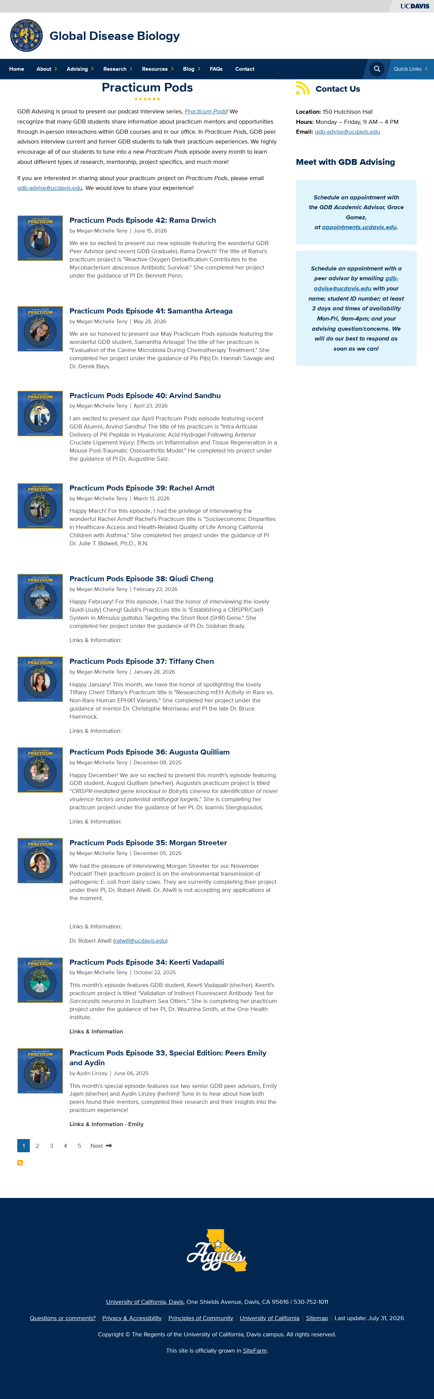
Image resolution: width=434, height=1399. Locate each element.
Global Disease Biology (115, 35)
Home (16, 69)
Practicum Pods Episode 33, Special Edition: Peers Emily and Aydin (168, 1058)
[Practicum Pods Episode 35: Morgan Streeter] (40, 860)
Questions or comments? (63, 1318)
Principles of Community (201, 1318)
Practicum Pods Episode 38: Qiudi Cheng (141, 578)
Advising (77, 69)
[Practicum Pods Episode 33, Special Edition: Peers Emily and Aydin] (40, 1070)
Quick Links (407, 69)
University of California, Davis (144, 1301)
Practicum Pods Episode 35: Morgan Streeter (148, 842)
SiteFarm (255, 1350)
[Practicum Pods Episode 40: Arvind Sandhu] (40, 412)
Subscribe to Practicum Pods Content (20, 1162)
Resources (155, 69)
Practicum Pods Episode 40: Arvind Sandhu (145, 395)
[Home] (26, 35)
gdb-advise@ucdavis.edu (49, 187)
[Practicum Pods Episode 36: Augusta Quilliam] (40, 769)
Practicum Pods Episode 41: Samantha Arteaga (151, 310)
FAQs (216, 69)
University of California (269, 1318)
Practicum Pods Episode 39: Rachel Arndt (142, 488)
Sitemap (317, 1318)
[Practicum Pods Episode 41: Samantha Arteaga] (40, 328)
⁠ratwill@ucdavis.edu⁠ (140, 940)
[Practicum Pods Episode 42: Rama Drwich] (40, 237)
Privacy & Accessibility (132, 1318)
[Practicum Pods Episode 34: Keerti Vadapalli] (40, 979)
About (44, 69)
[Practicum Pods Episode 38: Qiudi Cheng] (40, 595)
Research (114, 69)
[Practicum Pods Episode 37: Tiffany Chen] (40, 678)
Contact (244, 69)
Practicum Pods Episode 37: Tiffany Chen (142, 661)
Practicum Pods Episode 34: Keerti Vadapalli (147, 962)
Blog (188, 69)
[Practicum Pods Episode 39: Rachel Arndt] (40, 505)
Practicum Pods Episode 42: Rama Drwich (143, 220)
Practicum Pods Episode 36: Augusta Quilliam (150, 752)
